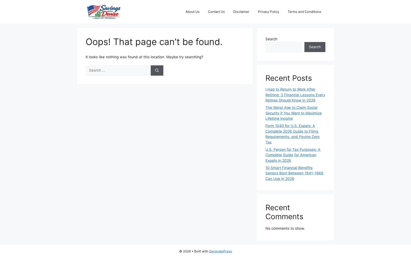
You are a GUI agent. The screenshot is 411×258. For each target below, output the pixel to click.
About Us (193, 12)
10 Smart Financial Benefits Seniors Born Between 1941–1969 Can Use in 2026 (294, 173)
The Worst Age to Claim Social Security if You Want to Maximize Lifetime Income (293, 113)
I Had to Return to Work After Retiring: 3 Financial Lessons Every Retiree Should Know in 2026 (295, 94)
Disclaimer (241, 12)
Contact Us (216, 12)
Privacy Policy (268, 12)
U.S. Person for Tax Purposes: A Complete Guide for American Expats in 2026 (292, 155)
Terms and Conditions (304, 12)
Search (271, 39)
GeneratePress (220, 251)
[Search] (157, 70)
